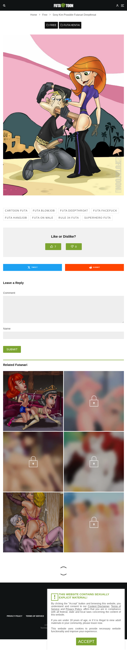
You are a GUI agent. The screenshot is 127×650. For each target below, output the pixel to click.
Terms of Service (35, 616)
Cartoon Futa (16, 210)
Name (7, 328)
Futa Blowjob (44, 210)
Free (53, 25)
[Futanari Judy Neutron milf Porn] (33, 401)
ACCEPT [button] (86, 641)
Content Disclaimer (98, 606)
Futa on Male (42, 217)
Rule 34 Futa (69, 217)
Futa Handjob (16, 217)
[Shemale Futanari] (33, 522)
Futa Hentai (72, 25)
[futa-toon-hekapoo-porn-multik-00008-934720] (94, 466)
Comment (9, 292)
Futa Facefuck (105, 210)
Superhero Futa (97, 217)
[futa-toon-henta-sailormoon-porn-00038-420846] (33, 466)
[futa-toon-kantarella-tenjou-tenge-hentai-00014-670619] (94, 405)
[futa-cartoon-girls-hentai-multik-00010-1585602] (94, 526)
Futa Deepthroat (74, 210)
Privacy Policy (14, 616)
